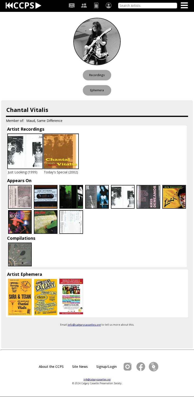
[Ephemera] (96, 5)
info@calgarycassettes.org (84, 324)
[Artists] (84, 5)
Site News (80, 366)
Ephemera (97, 90)
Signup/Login (106, 366)
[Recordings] (72, 5)
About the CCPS (51, 366)
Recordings (97, 75)
